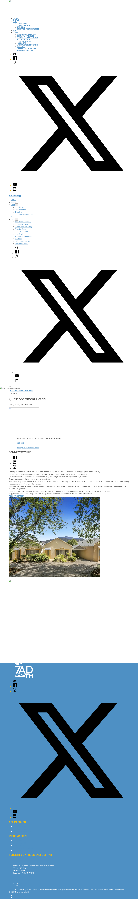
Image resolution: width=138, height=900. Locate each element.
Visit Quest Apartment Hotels (28, 448)
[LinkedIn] (14, 190)
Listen (15, 18)
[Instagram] (14, 64)
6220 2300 (20, 443)
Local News (22, 23)
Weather (21, 47)
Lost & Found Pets (25, 41)
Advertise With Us (25, 50)
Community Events (25, 36)
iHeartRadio (17, 897)
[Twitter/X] (71, 181)
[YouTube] (15, 185)
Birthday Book (23, 39)
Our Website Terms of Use (23, 848)
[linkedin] (14, 464)
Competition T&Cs (20, 843)
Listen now (14, 196)
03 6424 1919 (23, 883)
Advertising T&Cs (19, 845)
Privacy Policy (18, 841)
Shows (16, 20)
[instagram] (14, 468)
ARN (14, 895)
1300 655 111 (23, 886)
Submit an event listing (27, 38)
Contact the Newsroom (28, 29)
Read (15, 22)
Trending (21, 27)
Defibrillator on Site (26, 48)
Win (14, 31)
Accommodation (16, 496)
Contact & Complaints (21, 826)
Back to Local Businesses (21, 391)
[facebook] (15, 459)
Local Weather (23, 25)
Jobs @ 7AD (21, 43)
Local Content (18, 850)
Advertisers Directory (27, 34)
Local (15, 32)
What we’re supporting (27, 45)
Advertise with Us (19, 829)
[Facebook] (15, 59)
